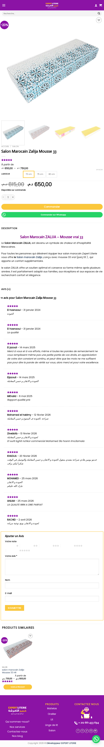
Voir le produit (18, 687)
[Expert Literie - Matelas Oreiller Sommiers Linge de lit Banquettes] (52, 5)
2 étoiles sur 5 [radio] (26, 546)
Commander (52, 206)
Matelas (52, 708)
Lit (52, 719)
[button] (96, 739)
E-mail (8, 593)
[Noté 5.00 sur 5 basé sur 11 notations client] (52, 160)
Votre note (11, 541)
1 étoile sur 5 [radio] (10, 546)
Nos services (17, 727)
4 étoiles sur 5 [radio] (67, 546)
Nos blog (17, 736)
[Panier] (100, 5)
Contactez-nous (17, 731)
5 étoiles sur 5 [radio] (12, 550)
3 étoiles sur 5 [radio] (46, 546)
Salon (15, 146)
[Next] (97, 67)
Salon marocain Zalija (29, 257)
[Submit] (98, 13)
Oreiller (52, 714)
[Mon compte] (96, 5)
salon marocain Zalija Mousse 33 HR (13, 671)
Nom (7, 580)
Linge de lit (52, 725)
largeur (5, 174)
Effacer (99, 170)
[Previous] (6, 67)
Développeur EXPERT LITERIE (61, 743)
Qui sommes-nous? (17, 721)
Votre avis (11, 556)
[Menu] (4, 5)
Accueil (5, 146)
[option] (28, 174)
